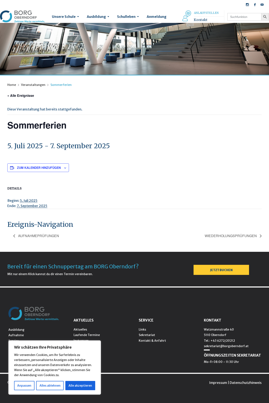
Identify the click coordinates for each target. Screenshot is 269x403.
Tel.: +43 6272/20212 (219, 341)
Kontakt (200, 20)
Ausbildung (96, 16)
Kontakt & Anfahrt (152, 341)
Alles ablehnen (50, 385)
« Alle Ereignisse (20, 95)
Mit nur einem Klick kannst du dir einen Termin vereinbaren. (50, 274)
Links (142, 329)
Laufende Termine (87, 335)
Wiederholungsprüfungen (231, 235)
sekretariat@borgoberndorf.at (226, 346)
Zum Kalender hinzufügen (39, 167)
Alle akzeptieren (80, 385)
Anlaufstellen (206, 13)
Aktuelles (80, 329)
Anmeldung (156, 16)
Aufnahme (16, 335)
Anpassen (24, 385)
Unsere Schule (64, 16)
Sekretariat (147, 335)
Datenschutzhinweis (246, 383)
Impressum (218, 383)
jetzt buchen (221, 270)
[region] (54, 367)
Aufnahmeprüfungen (38, 235)
